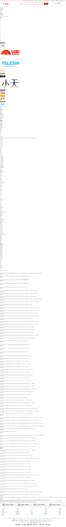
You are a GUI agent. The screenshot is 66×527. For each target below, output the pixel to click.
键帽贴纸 (1, 13)
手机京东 (48, 0)
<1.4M (1, 148)
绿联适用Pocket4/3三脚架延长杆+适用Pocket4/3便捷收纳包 (8, 431)
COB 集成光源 (2, 182)
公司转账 (31, 514)
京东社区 (39, 518)
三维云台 (1, 256)
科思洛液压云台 (5, 497)
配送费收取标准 (18, 513)
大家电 (3, 514)
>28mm (1, 154)
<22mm (1, 155)
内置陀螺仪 (60, 497)
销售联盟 (36, 518)
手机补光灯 (1, 180)
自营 (0, 277)
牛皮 (0, 210)
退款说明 (45, 512)
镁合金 (1, 208)
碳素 (0, 205)
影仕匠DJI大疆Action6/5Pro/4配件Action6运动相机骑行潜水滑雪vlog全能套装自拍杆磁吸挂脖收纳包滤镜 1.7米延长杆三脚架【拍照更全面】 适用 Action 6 (21, 423)
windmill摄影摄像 (55, 497)
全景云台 (1, 257)
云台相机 (1, 127)
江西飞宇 (9, 497)
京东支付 (34, 522)
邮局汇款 (31, 513)
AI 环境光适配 (2, 161)
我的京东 (35, 0)
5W (0, 195)
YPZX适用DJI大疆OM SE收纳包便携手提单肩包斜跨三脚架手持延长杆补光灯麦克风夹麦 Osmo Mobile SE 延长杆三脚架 (16, 391)
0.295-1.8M (1, 146)
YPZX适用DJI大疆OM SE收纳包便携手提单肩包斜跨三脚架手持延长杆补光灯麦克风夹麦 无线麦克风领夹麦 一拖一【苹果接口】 (17, 386)
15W (0, 197)
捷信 (46, 497)
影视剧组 (1, 248)
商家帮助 (21, 518)
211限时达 (17, 511)
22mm (1, 153)
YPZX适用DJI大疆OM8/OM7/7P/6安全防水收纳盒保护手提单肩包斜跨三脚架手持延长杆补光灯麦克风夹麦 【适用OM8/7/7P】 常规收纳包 (19, 293)
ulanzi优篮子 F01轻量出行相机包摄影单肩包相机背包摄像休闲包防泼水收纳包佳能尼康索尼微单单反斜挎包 (15, 283)
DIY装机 (60, 511)
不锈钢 (1, 206)
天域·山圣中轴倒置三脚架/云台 (25, 497)
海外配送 (17, 514)
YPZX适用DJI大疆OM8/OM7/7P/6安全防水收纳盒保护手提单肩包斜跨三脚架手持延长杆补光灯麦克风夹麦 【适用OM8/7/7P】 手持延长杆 (19, 290)
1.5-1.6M (1, 143)
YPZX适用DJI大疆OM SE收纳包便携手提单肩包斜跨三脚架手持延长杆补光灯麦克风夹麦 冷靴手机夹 (14, 397)
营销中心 (25, 518)
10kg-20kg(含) (2, 234)
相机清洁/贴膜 (2, 116)
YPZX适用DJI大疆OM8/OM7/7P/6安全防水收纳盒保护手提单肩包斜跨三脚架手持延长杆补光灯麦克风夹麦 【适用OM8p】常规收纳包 (18, 296)
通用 (0, 261)
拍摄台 (1, 173)
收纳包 (1, 11)
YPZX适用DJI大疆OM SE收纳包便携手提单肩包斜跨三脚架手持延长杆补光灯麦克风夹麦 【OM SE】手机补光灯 (15, 377)
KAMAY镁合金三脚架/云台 (41, 497)
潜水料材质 (1, 207)
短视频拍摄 (1, 244)
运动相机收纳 (2, 219)
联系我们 (10, 518)
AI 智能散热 (1, 158)
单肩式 (1, 240)
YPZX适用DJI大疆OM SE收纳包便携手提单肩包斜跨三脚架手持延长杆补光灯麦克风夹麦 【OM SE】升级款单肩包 (15, 405)
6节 (0, 132)
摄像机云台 (1, 254)
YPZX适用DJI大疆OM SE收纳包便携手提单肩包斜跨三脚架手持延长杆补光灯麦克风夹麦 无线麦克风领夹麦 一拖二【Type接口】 (17, 402)
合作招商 (17, 518)
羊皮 (0, 203)
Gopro (1, 267)
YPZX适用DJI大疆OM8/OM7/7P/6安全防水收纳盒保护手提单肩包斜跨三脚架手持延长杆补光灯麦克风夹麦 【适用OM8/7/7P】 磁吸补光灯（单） (20, 310)
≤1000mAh (1, 268)
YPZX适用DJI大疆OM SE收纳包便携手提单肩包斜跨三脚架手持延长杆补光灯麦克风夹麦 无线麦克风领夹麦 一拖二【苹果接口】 (17, 383)
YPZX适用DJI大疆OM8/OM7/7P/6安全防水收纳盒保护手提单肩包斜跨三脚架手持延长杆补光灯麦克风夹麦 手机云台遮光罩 (17, 332)
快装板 (1, 170)
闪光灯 (1, 218)
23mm (1, 152)
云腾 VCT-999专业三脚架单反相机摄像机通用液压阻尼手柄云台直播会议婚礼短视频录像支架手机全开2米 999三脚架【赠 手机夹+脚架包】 (19, 408)
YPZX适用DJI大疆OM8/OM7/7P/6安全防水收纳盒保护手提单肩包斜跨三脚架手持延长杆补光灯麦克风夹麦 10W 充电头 (16, 304)
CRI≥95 (1, 185)
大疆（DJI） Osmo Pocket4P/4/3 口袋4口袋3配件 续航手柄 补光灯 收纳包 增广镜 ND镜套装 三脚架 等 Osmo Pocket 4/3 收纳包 (17, 446)
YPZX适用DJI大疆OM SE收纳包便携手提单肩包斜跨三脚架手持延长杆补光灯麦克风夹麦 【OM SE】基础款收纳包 (15, 380)
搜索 (46, 3)
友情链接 (32, 518)
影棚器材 (1, 121)
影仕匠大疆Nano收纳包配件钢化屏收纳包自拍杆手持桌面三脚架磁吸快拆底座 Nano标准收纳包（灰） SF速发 (15, 358)
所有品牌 (1, 18)
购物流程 (3, 510)
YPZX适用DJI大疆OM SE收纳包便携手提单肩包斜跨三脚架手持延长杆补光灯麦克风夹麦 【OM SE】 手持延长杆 (15, 394)
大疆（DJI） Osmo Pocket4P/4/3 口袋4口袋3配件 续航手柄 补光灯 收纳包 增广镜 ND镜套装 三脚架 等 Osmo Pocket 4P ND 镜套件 (18, 440)
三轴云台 (1, 255)
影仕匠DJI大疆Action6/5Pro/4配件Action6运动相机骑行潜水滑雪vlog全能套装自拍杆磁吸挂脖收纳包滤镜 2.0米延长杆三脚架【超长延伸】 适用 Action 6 (21, 420)
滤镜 (0, 115)
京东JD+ (60, 515)
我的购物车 (57, 3)
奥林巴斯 (1, 265)
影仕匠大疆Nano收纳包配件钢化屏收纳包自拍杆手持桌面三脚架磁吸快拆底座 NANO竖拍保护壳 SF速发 (14, 366)
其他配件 (1, 169)
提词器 (1, 172)
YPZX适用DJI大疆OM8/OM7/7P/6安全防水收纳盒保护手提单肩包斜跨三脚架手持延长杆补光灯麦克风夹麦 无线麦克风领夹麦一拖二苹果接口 (19, 321)
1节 (0, 136)
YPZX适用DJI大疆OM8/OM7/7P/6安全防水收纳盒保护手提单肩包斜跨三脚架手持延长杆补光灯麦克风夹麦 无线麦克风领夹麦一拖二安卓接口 (19, 315)
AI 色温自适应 (2, 156)
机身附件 (1, 111)
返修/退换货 (46, 513)
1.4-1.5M (1, 144)
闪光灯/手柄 (1, 118)
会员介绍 (3, 511)
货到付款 (31, 510)
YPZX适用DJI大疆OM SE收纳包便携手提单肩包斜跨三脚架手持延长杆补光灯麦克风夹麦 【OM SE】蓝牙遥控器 (15, 372)
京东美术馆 (1, 14)
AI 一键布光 (1, 159)
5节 (0, 133)
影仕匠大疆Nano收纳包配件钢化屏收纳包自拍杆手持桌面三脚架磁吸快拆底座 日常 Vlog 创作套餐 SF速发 (14, 361)
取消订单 (45, 514)
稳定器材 (1, 222)
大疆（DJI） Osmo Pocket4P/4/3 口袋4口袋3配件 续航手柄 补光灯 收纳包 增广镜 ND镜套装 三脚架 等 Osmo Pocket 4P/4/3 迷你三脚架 (18, 483)
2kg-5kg (1, 232)
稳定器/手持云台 (2, 167)
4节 (0, 134)
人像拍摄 (1, 245)
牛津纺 (1, 211)
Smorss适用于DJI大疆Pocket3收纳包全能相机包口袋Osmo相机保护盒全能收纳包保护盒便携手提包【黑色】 (15, 344)
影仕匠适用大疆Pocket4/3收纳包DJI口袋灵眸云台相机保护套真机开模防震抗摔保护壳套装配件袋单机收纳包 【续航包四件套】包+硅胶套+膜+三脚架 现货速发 (21, 435)
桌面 (0, 242)
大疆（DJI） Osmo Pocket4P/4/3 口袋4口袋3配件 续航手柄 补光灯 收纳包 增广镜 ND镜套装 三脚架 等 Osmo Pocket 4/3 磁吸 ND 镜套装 (18, 443)
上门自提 (17, 510)
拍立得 (1, 128)
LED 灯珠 (1, 183)
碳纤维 (1, 202)
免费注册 (28, 0)
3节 (0, 135)
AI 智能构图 (1, 165)
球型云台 (1, 258)
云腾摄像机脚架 (50, 497)
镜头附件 (1, 117)
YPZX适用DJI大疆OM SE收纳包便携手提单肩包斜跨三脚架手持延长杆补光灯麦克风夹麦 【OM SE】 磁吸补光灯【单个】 (16, 369)
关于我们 (6, 518)
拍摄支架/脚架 (2, 166)
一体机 (1, 10)
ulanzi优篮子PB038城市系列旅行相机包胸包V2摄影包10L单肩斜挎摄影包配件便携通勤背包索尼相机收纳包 (15, 279)
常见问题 (3, 513)
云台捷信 (1, 497)
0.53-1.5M (1, 145)
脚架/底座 (1, 223)
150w (1, 193)
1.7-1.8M (1, 141)
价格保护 (45, 511)
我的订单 (32, 0)
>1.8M (1, 147)
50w (0, 192)
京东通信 (60, 514)
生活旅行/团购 (4, 512)
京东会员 (40, 0)
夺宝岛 (59, 510)
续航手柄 (1, 215)
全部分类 (1, 7)
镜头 (0, 129)
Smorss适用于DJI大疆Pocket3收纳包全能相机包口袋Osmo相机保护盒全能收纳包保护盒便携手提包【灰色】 (15, 348)
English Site (54, 518)
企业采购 (43, 0)
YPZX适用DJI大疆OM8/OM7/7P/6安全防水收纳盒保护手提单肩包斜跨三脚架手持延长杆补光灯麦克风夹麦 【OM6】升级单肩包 (17, 329)
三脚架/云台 (3, 16)
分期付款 (31, 512)
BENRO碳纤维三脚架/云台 (33, 497)
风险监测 (43, 518)
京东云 (37, 522)
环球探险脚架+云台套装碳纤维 (16, 497)
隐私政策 (47, 518)
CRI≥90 (1, 186)
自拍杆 (1, 217)
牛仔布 (1, 209)
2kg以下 (1, 231)
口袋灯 (1, 179)
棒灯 (0, 177)
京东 (9, 4)
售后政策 (45, 510)
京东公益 (50, 518)
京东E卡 (60, 513)
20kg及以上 (1, 233)
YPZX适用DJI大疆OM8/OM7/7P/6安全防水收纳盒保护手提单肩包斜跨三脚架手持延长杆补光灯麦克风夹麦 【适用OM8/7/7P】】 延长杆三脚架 (19, 335)
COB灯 (1, 178)
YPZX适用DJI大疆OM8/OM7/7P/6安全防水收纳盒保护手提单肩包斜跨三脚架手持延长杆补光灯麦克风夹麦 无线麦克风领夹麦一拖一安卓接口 (19, 307)
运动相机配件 (2, 171)
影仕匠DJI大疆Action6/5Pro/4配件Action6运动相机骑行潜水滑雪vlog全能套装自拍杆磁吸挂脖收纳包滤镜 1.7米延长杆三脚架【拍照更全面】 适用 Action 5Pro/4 (22, 417)
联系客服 (3, 515)
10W (0, 196)
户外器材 (1, 122)
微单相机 (1, 123)
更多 (0, 108)
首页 (0, 16)
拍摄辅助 (1, 221)
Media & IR (59, 518)
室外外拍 (1, 246)
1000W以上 (1, 194)
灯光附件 (1, 220)
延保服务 (60, 512)
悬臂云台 (1, 253)
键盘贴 (1, 12)
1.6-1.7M (1, 142)
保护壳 (1, 216)
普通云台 (1, 259)
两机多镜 (1, 228)
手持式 (1, 236)
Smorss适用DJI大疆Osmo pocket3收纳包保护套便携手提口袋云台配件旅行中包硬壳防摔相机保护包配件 (14, 340)
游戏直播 (1, 243)
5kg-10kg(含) (2, 230)
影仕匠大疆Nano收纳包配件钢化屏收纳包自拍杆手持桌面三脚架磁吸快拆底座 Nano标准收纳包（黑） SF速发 (15, 355)
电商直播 (1, 247)
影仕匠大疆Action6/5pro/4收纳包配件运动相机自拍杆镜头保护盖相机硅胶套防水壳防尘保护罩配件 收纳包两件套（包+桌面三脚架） (18, 428)
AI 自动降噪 (1, 160)
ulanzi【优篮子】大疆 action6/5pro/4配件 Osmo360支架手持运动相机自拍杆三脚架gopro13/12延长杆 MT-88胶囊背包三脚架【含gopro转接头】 (20, 411)
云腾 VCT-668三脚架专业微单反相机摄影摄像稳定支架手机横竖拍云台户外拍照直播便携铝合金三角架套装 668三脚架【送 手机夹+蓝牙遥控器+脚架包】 (21, 273)
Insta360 (1, 266)
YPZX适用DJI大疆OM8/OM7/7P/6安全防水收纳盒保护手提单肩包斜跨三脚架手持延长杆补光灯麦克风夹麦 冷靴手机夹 (16, 318)
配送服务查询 (18, 512)
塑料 (0, 204)
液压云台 (1, 252)
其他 (0, 229)
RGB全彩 (1, 190)
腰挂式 (1, 235)
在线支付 (31, 511)
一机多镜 (1, 227)
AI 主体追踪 (1, 157)
